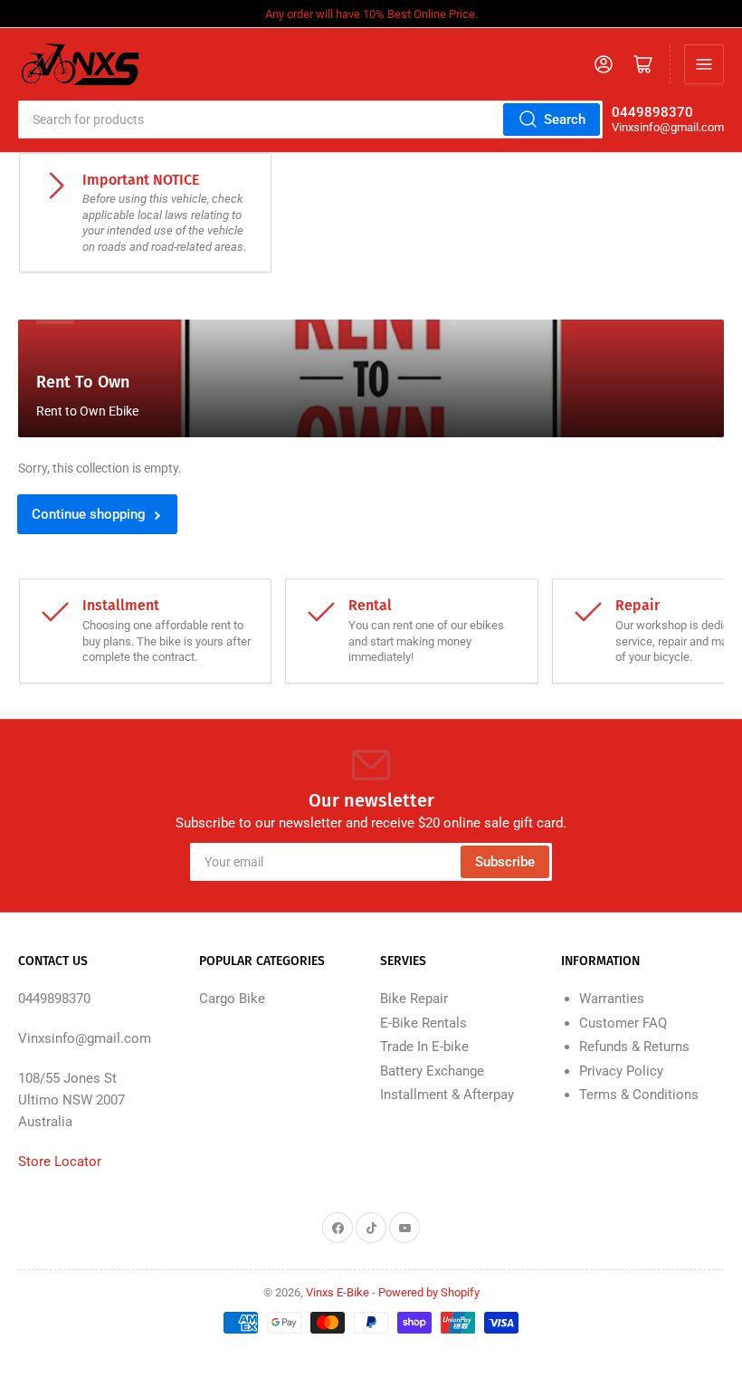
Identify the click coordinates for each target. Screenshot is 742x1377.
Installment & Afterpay (447, 1094)
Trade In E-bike (424, 1046)
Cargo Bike (232, 998)
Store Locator (59, 1161)
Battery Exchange (432, 1071)
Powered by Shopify (429, 1292)
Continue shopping (89, 514)
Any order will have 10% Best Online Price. (371, 14)
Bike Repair (414, 998)
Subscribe (505, 862)
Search (564, 119)
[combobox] (310, 119)
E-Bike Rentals (423, 1023)
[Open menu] (704, 64)
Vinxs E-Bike (337, 1292)
